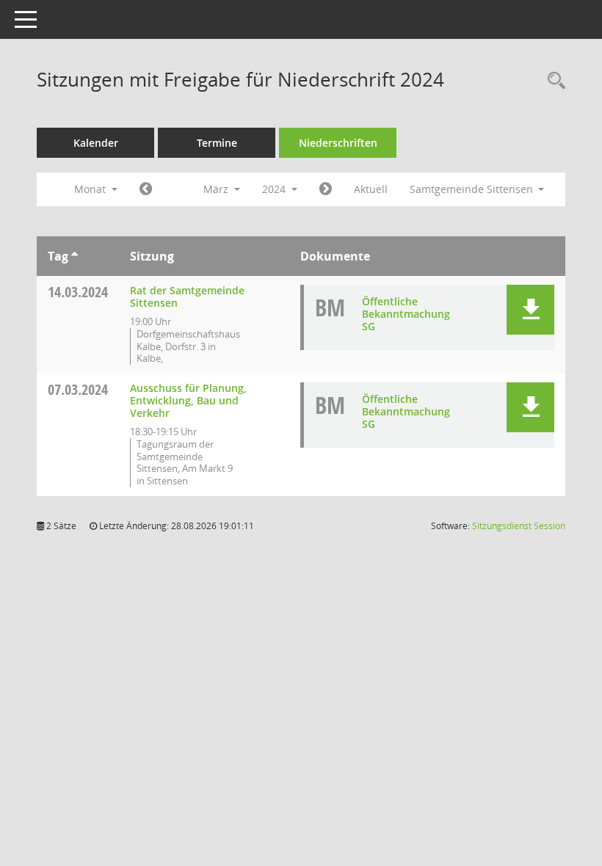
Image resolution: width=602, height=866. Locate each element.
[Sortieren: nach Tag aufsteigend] (74, 256)
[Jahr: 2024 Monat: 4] (325, 189)
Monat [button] (91, 189)
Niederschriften (338, 143)
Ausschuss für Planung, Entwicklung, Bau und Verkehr (188, 400)
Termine (217, 143)
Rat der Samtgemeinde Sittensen (187, 296)
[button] (530, 310)
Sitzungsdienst (518, 526)
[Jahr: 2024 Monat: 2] (145, 189)
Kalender (95, 143)
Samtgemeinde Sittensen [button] (473, 189)
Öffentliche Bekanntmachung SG (406, 313)
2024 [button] (275, 189)
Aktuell (371, 189)
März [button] (217, 189)
